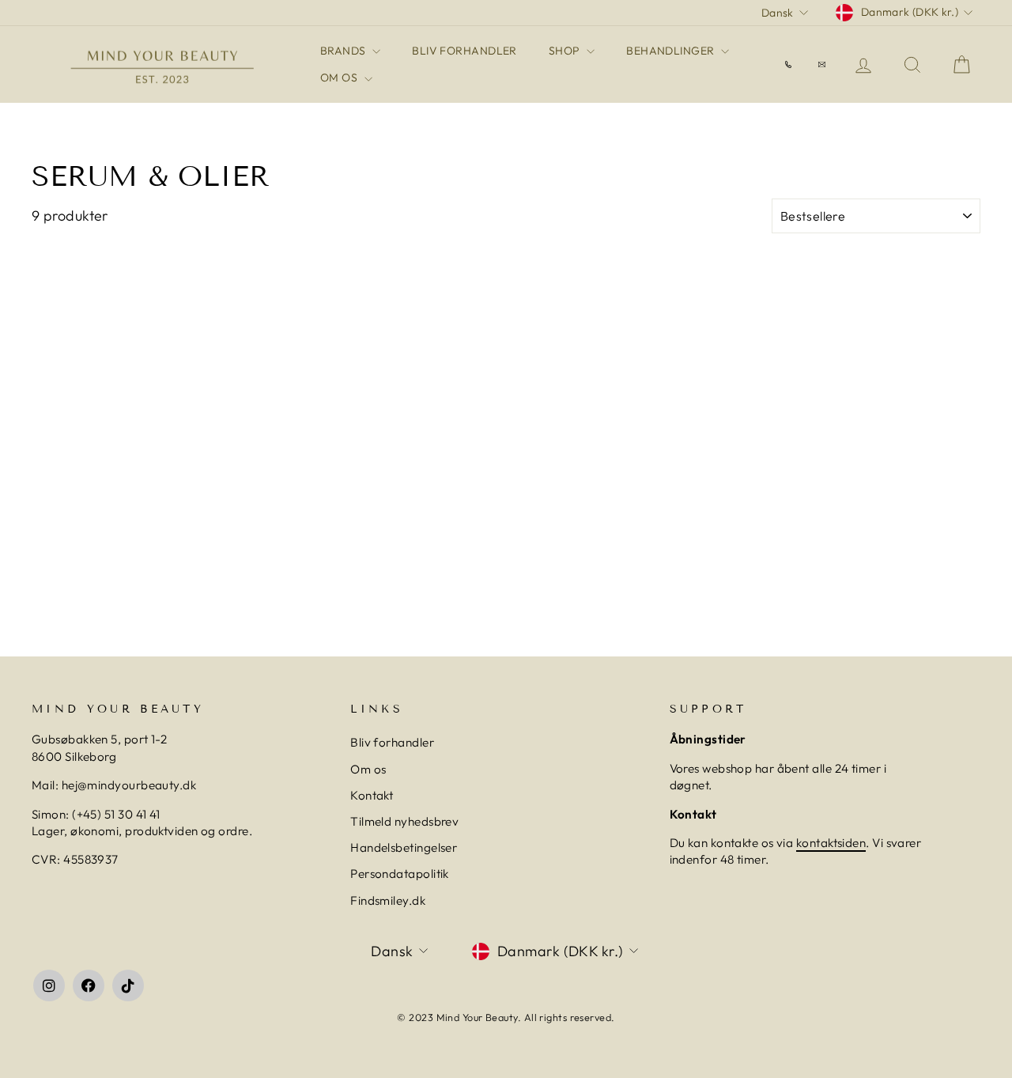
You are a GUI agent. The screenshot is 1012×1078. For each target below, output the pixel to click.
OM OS (340, 77)
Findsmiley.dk (387, 900)
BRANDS (344, 50)
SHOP (566, 50)
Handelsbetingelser (403, 847)
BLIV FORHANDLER (464, 50)
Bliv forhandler (392, 742)
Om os (368, 769)
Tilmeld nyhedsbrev (404, 821)
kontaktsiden (831, 842)
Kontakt (371, 795)
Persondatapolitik (399, 873)
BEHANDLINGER (671, 50)
